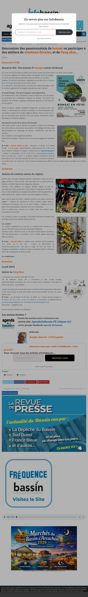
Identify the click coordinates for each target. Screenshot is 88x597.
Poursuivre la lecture (44, 38)
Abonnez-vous (64, 32)
